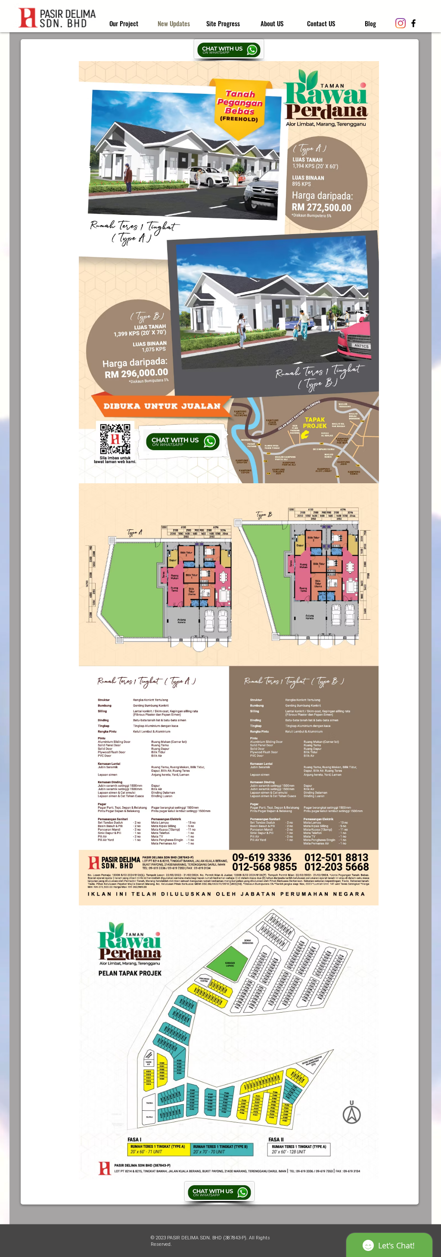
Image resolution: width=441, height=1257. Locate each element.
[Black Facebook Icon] (413, 23)
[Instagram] (400, 23)
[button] (223, 23)
